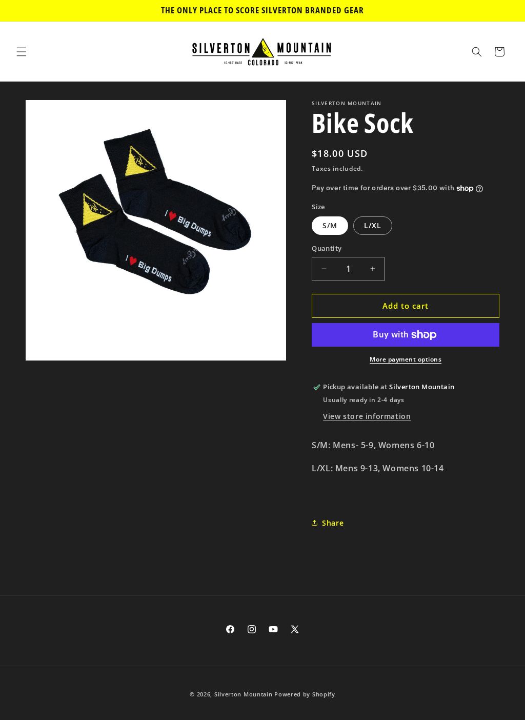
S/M (329, 225)
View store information (367, 416)
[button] (21, 52)
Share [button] (333, 523)
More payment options (405, 359)
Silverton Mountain (243, 694)
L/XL (372, 225)
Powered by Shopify (304, 694)
